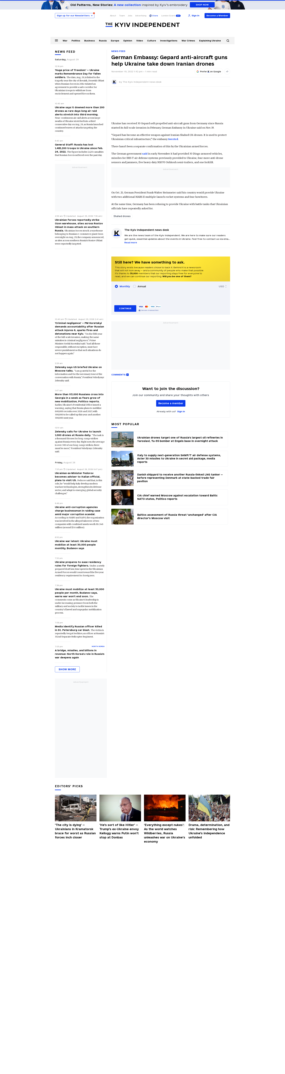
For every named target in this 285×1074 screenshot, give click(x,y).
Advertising (140, 16)
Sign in (181, 411)
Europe (115, 40)
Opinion (127, 40)
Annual (142, 286)
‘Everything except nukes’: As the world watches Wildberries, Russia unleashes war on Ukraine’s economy (164, 833)
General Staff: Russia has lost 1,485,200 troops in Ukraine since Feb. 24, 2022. (79, 148)
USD (221, 286)
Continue (125, 308)
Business (89, 40)
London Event (168, 16)
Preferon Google (210, 71)
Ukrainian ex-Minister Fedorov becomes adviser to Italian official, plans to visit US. (77, 477)
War (65, 40)
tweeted (173, 139)
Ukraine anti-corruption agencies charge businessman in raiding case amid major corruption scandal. (77, 511)
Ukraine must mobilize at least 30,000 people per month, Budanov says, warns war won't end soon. (79, 593)
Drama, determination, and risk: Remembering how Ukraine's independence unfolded (209, 831)
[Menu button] (56, 40)
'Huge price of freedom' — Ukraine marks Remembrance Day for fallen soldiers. (78, 74)
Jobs (130, 16)
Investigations (168, 40)
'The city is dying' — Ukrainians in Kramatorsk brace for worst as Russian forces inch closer (75, 831)
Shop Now (202, 4)
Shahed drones (122, 216)
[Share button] (227, 72)
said (144, 153)
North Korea (98, 646)
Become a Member (217, 15)
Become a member (170, 403)
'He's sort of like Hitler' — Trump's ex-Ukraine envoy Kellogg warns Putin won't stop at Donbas (119, 831)
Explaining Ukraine (210, 40)
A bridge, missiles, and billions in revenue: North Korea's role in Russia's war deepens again (79, 654)
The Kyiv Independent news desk (142, 82)
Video (139, 40)
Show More (67, 669)
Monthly (124, 286)
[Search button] (228, 40)
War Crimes (188, 40)
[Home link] (142, 25)
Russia (103, 40)
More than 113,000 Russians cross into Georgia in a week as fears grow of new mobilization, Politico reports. (79, 398)
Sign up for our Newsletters (74, 15)
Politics (76, 40)
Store (155, 16)
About (113, 16)
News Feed (118, 51)
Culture (151, 40)
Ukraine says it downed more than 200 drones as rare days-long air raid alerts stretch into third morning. (79, 111)
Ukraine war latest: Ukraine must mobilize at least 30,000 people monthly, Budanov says (76, 545)
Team (122, 16)
